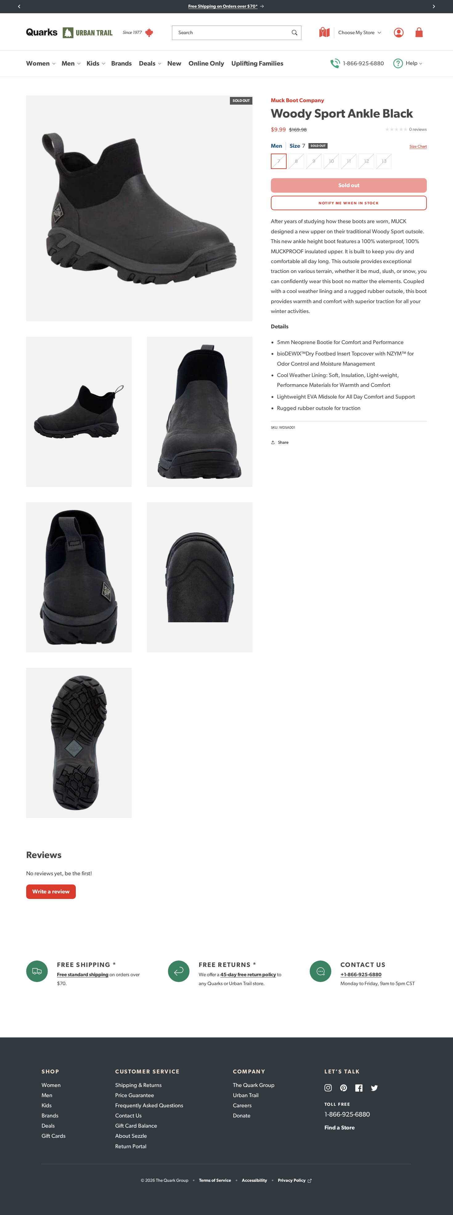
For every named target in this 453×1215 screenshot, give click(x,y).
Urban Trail (246, 1095)
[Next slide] (434, 6)
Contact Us (128, 1115)
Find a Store (339, 1127)
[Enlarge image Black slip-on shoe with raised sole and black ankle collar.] (199, 412)
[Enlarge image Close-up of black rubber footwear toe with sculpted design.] (199, 577)
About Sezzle (131, 1136)
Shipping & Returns (138, 1085)
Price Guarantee (134, 1095)
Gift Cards (53, 1136)
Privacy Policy (292, 1180)
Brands (50, 1115)
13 (387, 163)
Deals (48, 1125)
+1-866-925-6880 (361, 974)
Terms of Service (215, 1180)
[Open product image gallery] (139, 208)
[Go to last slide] (19, 6)
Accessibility (254, 1180)
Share (283, 442)
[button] (419, 32)
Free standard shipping (82, 974)
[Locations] (324, 32)
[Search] (294, 32)
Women (51, 1085)
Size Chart (418, 146)
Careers (242, 1105)
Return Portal (130, 1146)
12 (369, 163)
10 (334, 163)
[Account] (398, 32)
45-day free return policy (248, 974)
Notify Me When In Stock (349, 203)
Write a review (51, 891)
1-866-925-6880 (363, 63)
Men (47, 1095)
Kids (46, 1105)
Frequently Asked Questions (149, 1105)
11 (352, 163)
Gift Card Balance (136, 1125)
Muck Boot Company (297, 100)
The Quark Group (254, 1085)
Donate (242, 1115)
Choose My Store (356, 32)
